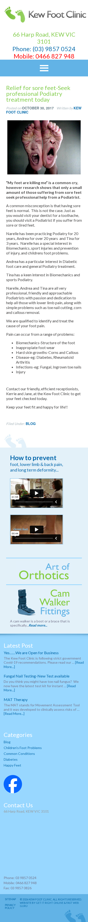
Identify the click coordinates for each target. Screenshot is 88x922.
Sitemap (10, 899)
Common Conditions (19, 753)
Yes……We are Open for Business (31, 652)
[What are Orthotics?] (44, 571)
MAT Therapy (16, 699)
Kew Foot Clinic (44, 14)
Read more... (38, 625)
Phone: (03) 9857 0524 (44, 48)
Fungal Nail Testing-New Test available (36, 676)
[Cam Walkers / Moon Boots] (44, 602)
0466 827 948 (55, 56)
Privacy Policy (10, 906)
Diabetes (11, 759)
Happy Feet (12, 765)
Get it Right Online (49, 902)
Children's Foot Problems (23, 748)
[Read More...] (14, 713)
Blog (31, 423)
